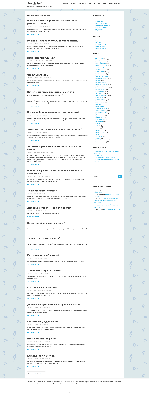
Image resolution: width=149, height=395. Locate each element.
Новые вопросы (100, 46)
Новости (92, 3)
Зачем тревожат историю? (42, 190)
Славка (36, 307)
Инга (35, 258)
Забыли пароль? (100, 29)
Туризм (97, 138)
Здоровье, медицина (101, 76)
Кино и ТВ (98, 86)
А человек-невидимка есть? (112, 209)
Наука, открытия (100, 101)
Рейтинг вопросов (100, 44)
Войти (97, 31)
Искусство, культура (101, 84)
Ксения (36, 241)
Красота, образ (100, 89)
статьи (97, 129)
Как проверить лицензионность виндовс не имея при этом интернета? (107, 205)
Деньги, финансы (100, 69)
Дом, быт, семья (100, 75)
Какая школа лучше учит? (41, 356)
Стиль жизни (99, 130)
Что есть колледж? (37, 75)
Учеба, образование (44, 26)
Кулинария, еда (100, 91)
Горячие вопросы (100, 48)
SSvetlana (37, 290)
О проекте (64, 3)
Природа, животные (101, 114)
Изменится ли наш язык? (41, 58)
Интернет (98, 80)
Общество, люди (100, 110)
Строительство (100, 132)
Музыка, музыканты (101, 99)
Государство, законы (101, 65)
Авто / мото (99, 58)
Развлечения (99, 121)
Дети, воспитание (100, 73)
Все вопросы (99, 42)
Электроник (37, 152)
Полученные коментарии (102, 23)
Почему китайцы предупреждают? (46, 223)
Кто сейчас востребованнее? (43, 255)
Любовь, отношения (101, 95)
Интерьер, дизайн (100, 82)
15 (40, 373)
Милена (36, 43)
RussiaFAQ (34, 3)
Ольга (35, 26)
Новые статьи (99, 106)
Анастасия (37, 176)
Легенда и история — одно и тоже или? (49, 208)
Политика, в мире (100, 112)
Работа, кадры (99, 119)
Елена (35, 273)
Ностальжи (37, 60)
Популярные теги (114, 3)
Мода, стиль (99, 97)
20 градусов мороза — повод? (43, 238)
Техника (97, 134)
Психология (98, 117)
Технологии (98, 136)
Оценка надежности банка (103, 163)
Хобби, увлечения (100, 142)
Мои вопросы (99, 21)
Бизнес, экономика (101, 60)
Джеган (36, 225)
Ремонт (97, 123)
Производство (99, 115)
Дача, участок (99, 67)
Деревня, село (99, 71)
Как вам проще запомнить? (42, 287)
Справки (97, 127)
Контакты (82, 3)
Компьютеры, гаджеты (102, 88)
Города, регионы (100, 62)
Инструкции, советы (101, 78)
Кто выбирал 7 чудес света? (42, 321)
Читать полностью (33, 34)
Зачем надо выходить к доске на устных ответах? (54, 129)
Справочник (99, 155)
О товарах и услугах (101, 108)
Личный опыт (99, 93)
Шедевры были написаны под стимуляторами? (53, 112)
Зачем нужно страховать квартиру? (106, 157)
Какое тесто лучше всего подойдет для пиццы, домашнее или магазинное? (106, 200)
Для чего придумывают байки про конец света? (53, 304)
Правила (73, 3)
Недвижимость (99, 102)
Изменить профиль (101, 27)
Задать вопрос (99, 19)
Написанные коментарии (102, 25)
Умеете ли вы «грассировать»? (44, 270)
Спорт (97, 125)
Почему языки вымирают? (41, 338)
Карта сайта (101, 3)
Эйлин (35, 341)
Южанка (36, 193)
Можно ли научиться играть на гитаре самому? (53, 40)
